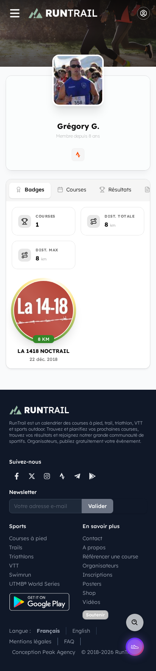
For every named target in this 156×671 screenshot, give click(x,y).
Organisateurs (101, 565)
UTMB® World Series (34, 583)
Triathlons (21, 556)
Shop (89, 592)
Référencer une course (110, 556)
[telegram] (77, 476)
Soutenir (95, 615)
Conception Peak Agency (43, 652)
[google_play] (92, 476)
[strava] (62, 476)
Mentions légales (30, 641)
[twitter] (31, 476)
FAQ (69, 641)
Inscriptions (97, 574)
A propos (94, 547)
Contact (92, 538)
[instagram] (47, 476)
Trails (15, 547)
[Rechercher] (135, 622)
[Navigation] (14, 13)
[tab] (30, 190)
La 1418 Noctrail (43, 351)
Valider (97, 506)
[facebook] (16, 476)
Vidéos (91, 602)
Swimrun (20, 574)
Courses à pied (28, 538)
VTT (14, 565)
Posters (92, 583)
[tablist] (78, 190)
